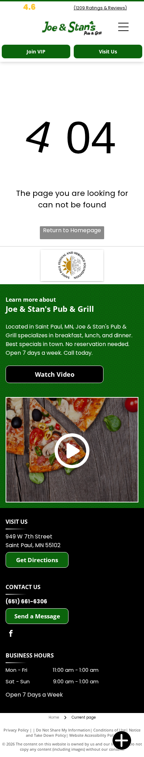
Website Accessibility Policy (93, 735)
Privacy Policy (16, 730)
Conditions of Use (109, 730)
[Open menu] (123, 27)
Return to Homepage (72, 230)
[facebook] (11, 634)
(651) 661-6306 (26, 601)
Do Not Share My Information (63, 730)
